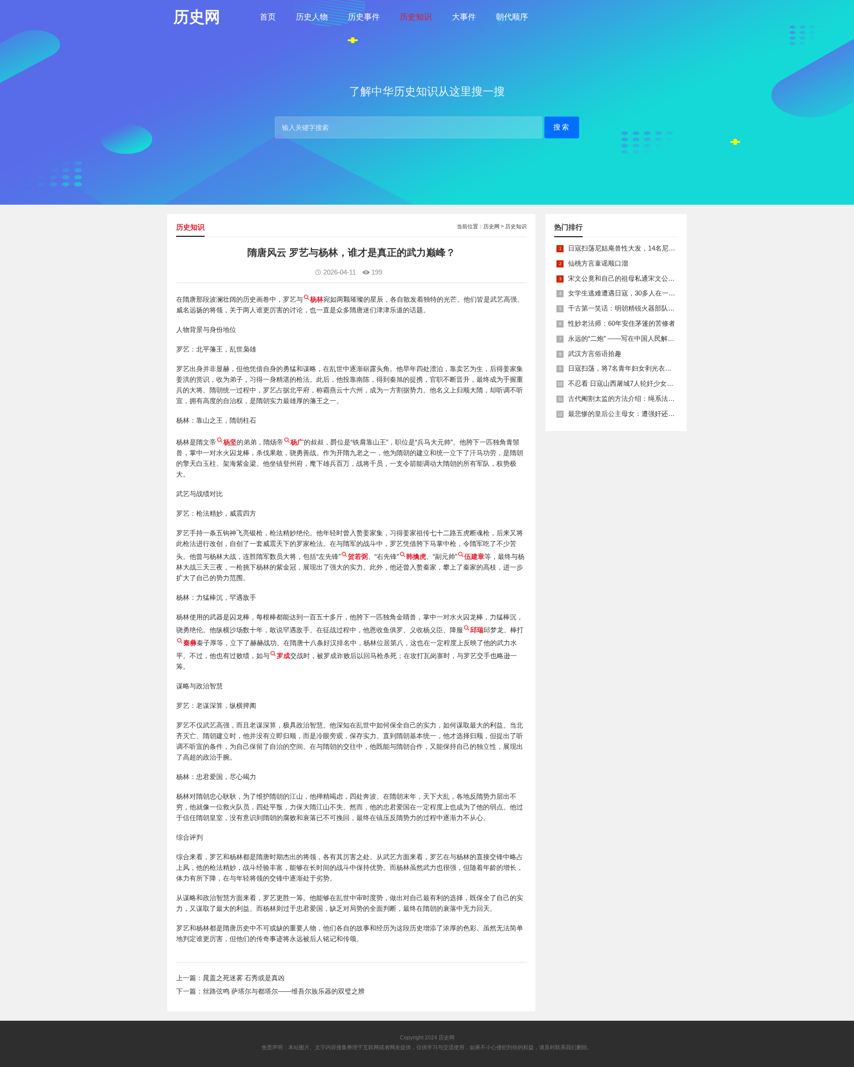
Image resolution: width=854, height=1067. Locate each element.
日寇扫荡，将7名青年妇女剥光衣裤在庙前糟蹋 (636, 368)
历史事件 (364, 16)
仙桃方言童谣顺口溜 (598, 263)
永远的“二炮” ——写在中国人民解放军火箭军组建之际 (648, 338)
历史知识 (416, 16)
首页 (268, 16)
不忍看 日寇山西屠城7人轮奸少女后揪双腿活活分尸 (644, 383)
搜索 (561, 127)
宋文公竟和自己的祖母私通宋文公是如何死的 (634, 278)
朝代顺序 (512, 16)
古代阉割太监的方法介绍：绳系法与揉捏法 (631, 398)
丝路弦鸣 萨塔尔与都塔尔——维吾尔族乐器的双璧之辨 (284, 991)
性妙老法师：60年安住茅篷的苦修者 (621, 323)
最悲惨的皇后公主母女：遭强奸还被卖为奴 (631, 413)
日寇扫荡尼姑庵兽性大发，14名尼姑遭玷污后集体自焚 (648, 248)
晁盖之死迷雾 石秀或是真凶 (244, 978)
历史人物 (312, 16)
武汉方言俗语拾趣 (594, 353)
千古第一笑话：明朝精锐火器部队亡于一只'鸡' (636, 308)
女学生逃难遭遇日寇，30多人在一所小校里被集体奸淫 (648, 293)
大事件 (464, 16)
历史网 (491, 226)
